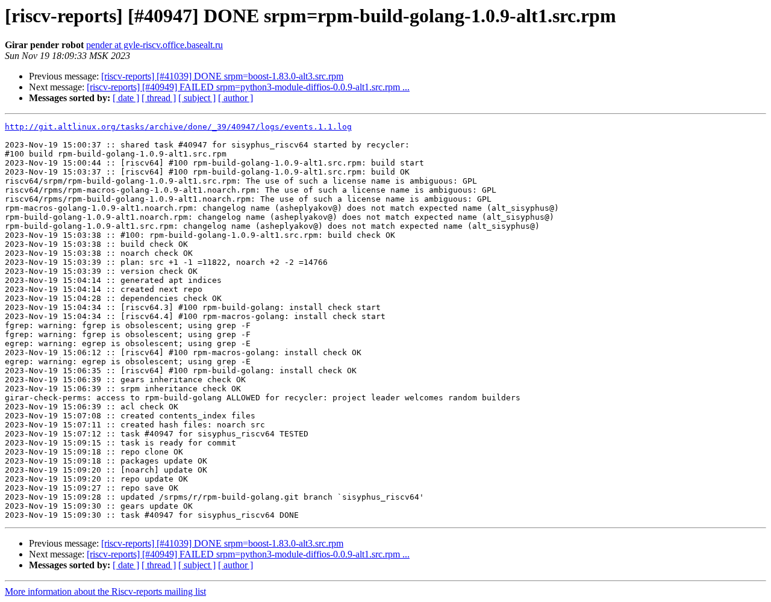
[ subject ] (197, 98)
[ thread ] (159, 98)
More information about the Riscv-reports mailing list (105, 591)
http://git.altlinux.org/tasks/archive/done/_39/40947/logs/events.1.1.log (178, 126)
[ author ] (235, 98)
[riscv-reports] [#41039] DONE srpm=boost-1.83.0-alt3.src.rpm (222, 76)
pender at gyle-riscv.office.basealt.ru (154, 45)
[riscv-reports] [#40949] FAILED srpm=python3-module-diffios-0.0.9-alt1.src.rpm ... (248, 87)
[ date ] (126, 98)
